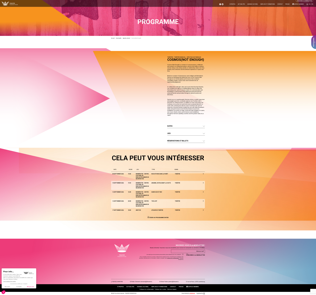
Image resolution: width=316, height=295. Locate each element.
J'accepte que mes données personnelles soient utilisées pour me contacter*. (163, 254)
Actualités (241, 4)
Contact (280, 4)
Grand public (118, 38)
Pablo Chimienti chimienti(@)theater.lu (141, 281)
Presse (287, 4)
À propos (232, 4)
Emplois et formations (267, 4)
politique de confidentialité (173, 258)
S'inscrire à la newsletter (195, 255)
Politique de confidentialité (147, 289)
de (309, 4)
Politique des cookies (160, 289)
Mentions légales (172, 289)
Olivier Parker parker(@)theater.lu (170, 281)
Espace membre (299, 4)
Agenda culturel (252, 4)
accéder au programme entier (158, 217)
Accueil (113, 38)
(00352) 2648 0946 (117, 281)
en (312, 4)
